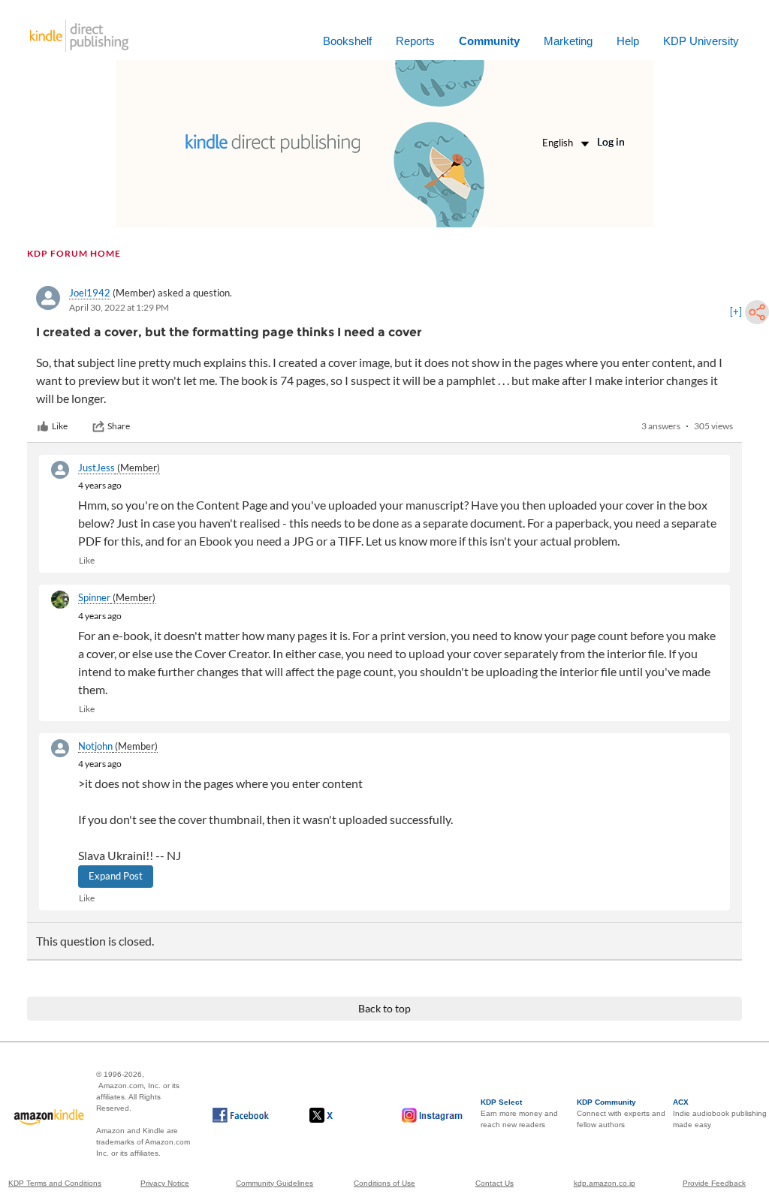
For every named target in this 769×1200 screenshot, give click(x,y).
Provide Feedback (714, 1183)
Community (489, 41)
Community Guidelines (274, 1183)
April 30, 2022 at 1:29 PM (119, 307)
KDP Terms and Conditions (54, 1183)
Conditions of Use (384, 1183)
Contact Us (494, 1183)
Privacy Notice (164, 1183)
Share (118, 426)
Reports (415, 41)
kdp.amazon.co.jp (604, 1183)
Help (628, 41)
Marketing (568, 41)
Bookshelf (347, 41)
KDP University (701, 41)
